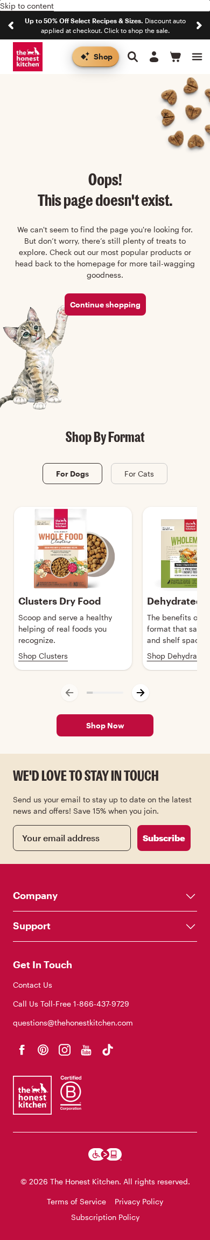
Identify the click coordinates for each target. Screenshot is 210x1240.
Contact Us (32, 984)
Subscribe (164, 838)
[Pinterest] (43, 1049)
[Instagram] (64, 1049)
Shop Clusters (43, 655)
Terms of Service (76, 1201)
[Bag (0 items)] (175, 56)
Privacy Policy (139, 1201)
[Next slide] (199, 25)
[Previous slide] (10, 25)
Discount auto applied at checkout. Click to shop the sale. (105, 25)
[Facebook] (21, 1049)
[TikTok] (107, 1049)
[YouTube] (86, 1049)
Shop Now (105, 725)
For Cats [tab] (139, 473)
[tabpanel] (105, 608)
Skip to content (27, 5)
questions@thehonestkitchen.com (73, 1022)
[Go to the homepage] (28, 57)
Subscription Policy (105, 1217)
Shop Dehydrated (178, 655)
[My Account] (154, 56)
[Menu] (197, 56)
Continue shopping (105, 304)
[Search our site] (132, 56)
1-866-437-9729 (101, 1003)
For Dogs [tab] (72, 473)
